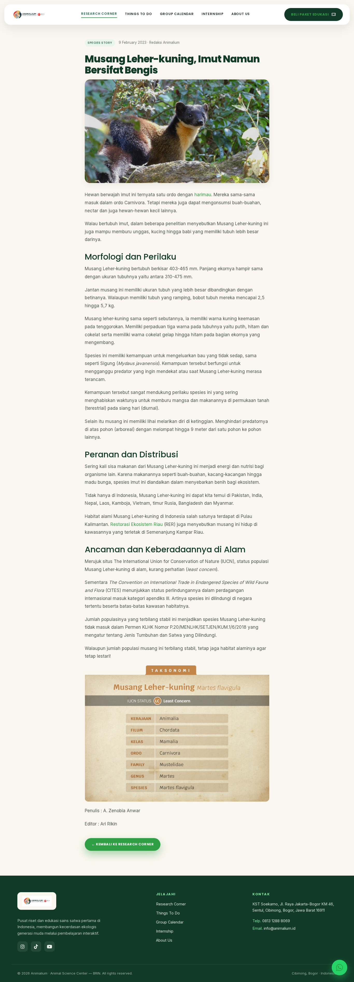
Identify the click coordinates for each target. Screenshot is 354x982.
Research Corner (99, 13)
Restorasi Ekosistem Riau (136, 524)
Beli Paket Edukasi (310, 14)
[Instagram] (22, 946)
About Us (240, 14)
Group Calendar (177, 14)
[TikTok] (36, 946)
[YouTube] (49, 946)
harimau (202, 194)
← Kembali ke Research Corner (122, 844)
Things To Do (138, 14)
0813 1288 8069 (276, 921)
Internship (213, 14)
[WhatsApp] (339, 967)
